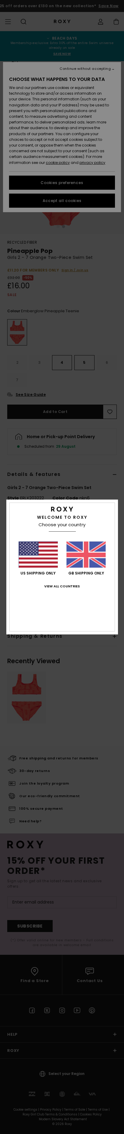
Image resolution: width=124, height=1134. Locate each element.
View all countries (62, 586)
